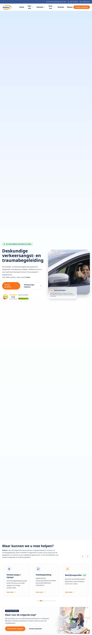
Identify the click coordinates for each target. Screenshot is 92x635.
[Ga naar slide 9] (50, 600)
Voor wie (29, 7)
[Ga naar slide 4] (42, 600)
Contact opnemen (81, 7)
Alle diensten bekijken (15, 629)
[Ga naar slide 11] (53, 600)
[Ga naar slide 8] (49, 600)
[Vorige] (82, 556)
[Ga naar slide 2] (38, 600)
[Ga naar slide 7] (47, 600)
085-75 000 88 (74, 2)
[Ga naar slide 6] (46, 600)
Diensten (39, 7)
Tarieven (61, 7)
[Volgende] (88, 556)
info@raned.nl (86, 2)
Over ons (50, 7)
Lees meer (10, 592)
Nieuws (70, 7)
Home (21, 7)
